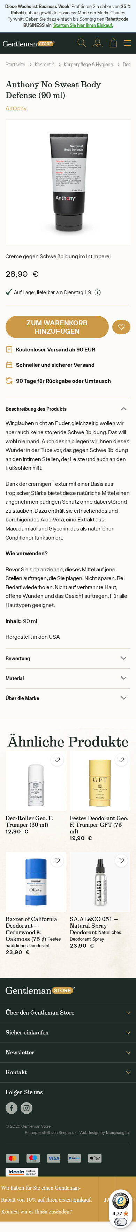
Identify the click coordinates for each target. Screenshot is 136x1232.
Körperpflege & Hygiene (88, 64)
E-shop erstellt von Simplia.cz (50, 1132)
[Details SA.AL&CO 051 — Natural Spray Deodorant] (100, 882)
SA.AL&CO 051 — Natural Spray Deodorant (94, 925)
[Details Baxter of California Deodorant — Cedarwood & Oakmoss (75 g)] (36, 882)
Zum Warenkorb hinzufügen (57, 327)
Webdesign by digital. (105, 1132)
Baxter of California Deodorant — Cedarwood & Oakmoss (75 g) (31, 929)
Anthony (16, 108)
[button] (121, 327)
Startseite (15, 64)
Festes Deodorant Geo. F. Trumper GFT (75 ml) (99, 825)
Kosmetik (44, 64)
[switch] (120, 1222)
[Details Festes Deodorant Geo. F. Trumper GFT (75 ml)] (100, 781)
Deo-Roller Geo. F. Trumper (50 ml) (29, 822)
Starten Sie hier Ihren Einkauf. (83, 25)
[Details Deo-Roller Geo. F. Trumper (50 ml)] (36, 781)
